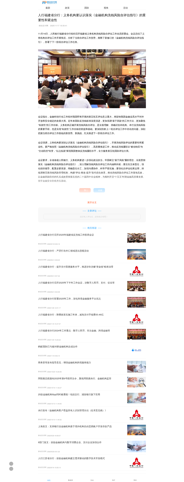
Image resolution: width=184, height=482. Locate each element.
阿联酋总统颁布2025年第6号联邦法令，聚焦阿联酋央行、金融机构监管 (74, 378)
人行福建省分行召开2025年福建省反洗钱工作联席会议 (66, 234)
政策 (67, 7)
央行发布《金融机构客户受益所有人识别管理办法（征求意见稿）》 (72, 410)
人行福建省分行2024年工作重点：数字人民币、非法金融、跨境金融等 (74, 330)
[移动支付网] (49, 3)
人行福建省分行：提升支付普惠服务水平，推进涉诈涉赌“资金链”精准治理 (75, 266)
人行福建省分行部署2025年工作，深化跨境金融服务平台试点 (69, 298)
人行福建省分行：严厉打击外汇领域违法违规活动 (63, 250)
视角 (106, 7)
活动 (125, 7)
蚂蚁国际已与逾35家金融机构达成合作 (57, 346)
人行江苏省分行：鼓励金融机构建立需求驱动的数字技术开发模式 (71, 458)
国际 (86, 7)
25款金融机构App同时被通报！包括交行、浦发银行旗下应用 (69, 394)
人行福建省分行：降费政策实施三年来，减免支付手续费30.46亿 (71, 314)
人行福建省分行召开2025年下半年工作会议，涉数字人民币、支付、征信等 (76, 282)
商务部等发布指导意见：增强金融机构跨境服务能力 (64, 362)
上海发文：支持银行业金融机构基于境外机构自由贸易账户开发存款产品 (75, 426)
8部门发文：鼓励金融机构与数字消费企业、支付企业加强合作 (69, 442)
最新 (48, 7)
